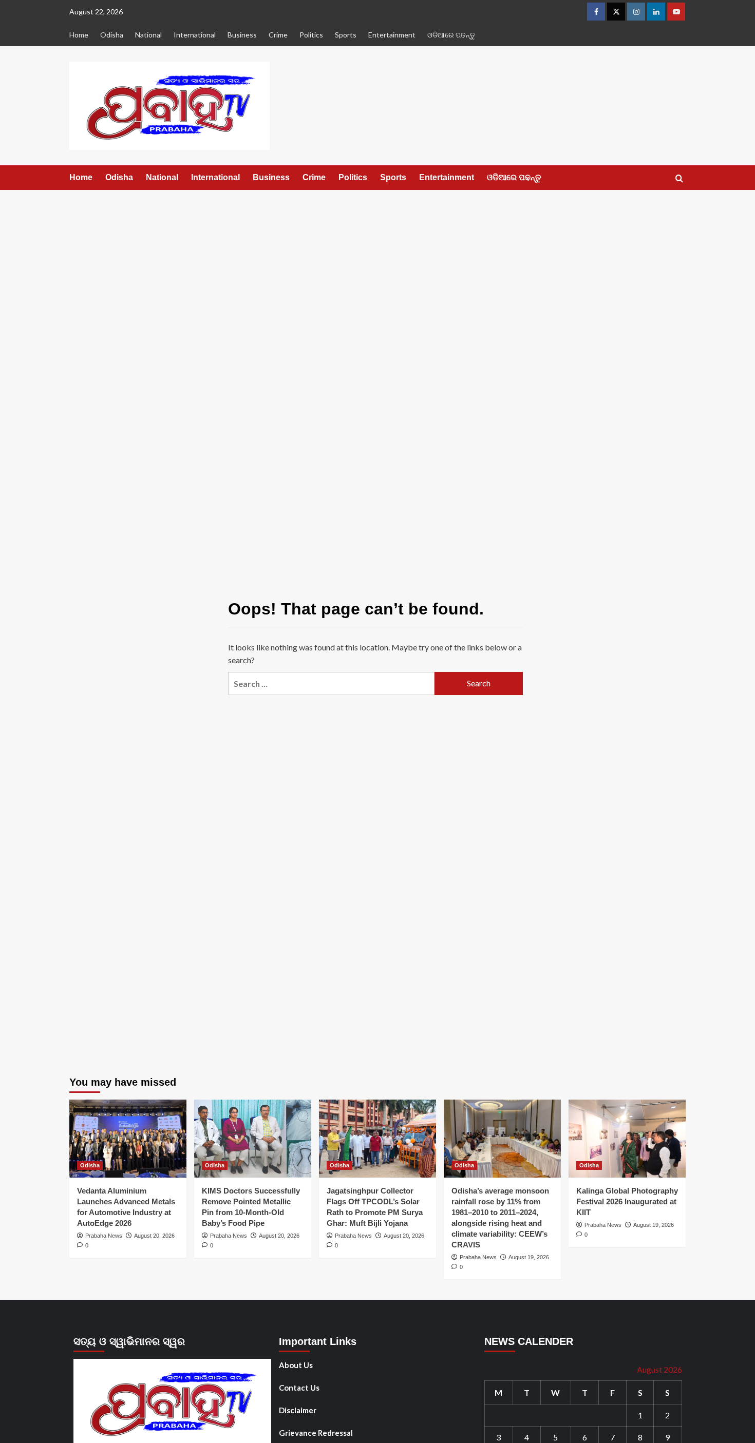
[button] (679, 178)
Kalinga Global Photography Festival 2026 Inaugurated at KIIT (627, 1201)
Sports (345, 34)
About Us (296, 1365)
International (195, 34)
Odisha (111, 34)
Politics (311, 34)
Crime (278, 34)
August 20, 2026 (154, 1236)
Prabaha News (103, 1236)
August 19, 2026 (528, 1257)
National (148, 34)
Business (242, 34)
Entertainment (392, 34)
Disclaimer (297, 1410)
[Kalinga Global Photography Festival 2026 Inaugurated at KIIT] (627, 1139)
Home (78, 34)
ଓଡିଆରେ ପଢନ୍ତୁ (451, 34)
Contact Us (299, 1387)
